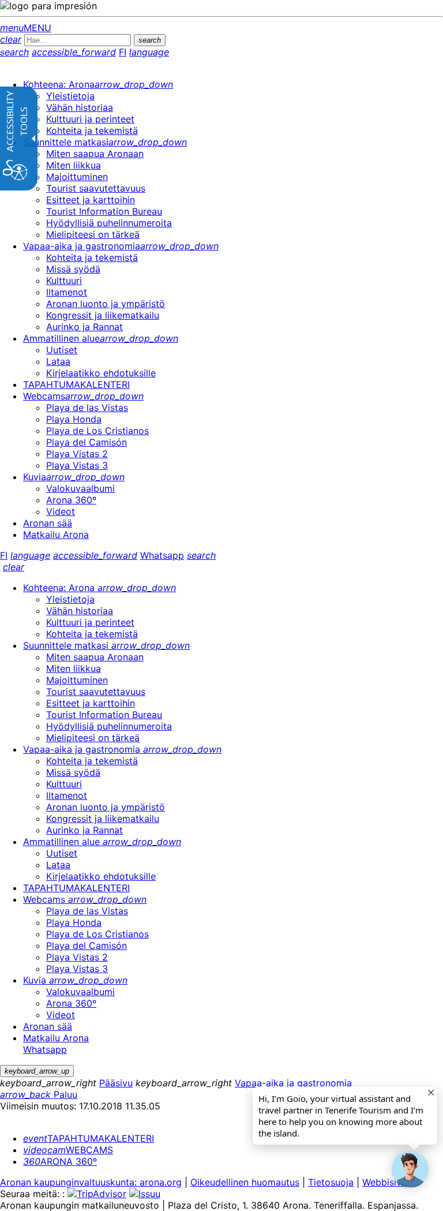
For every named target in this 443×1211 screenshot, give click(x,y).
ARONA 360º (60, 1161)
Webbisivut (386, 1182)
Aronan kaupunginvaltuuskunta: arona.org (91, 1182)
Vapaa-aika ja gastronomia (293, 1083)
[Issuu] (144, 1193)
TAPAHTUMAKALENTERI (88, 1138)
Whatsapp (162, 555)
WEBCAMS (68, 1150)
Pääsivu (116, 1083)
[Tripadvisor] (96, 1193)
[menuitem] (98, 84)
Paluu (38, 1094)
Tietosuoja (331, 1182)
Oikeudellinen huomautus (244, 1182)
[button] (410, 1169)
